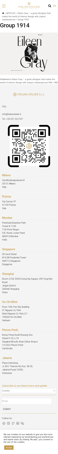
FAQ (4, 106)
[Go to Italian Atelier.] (3, 13)
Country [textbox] (6, 390)
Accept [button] (9, 448)
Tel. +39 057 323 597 (12, 119)
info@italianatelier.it (11, 114)
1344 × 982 (53, 82)
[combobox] (29, 391)
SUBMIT (7, 409)
